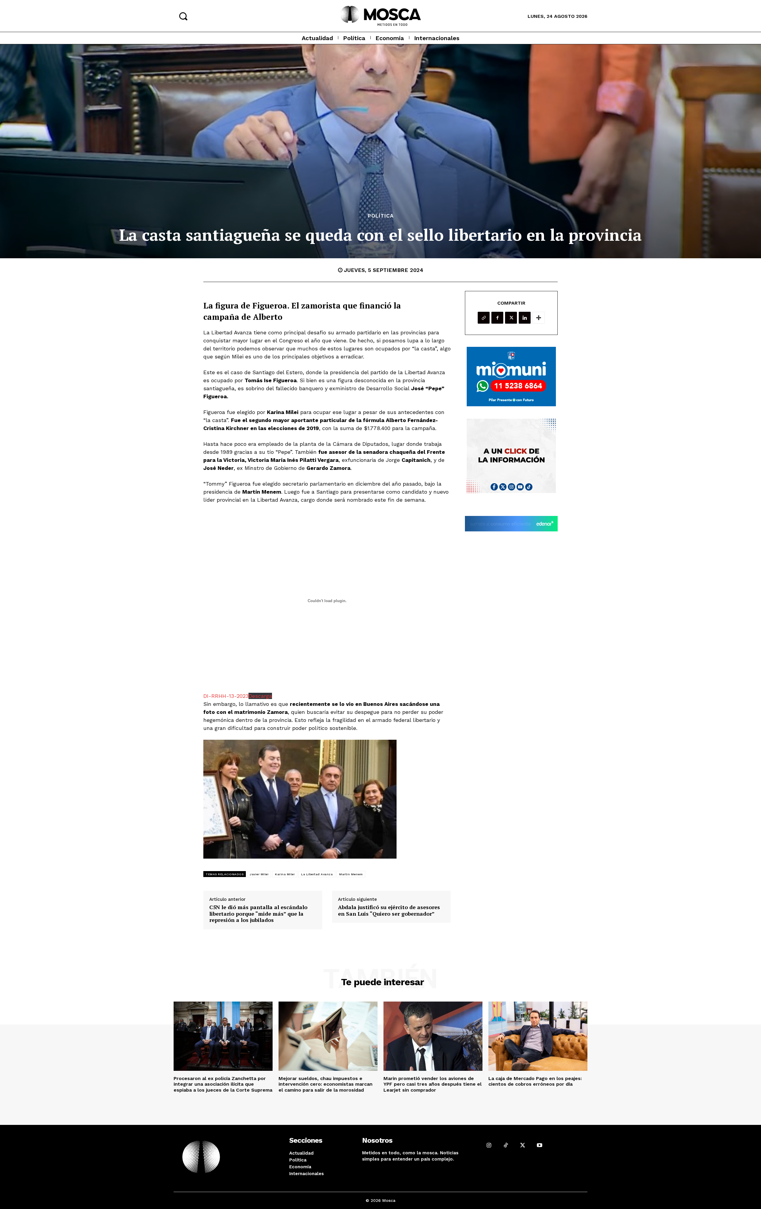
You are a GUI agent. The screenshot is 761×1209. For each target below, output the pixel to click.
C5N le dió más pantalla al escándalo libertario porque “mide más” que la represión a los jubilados (258, 913)
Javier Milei (259, 874)
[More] (538, 318)
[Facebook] (497, 318)
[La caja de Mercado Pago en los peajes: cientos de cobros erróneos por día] (537, 1036)
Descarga (260, 696)
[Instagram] (489, 1145)
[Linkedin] (525, 318)
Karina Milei (285, 874)
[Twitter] (511, 318)
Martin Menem (351, 874)
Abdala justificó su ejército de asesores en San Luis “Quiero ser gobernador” (389, 910)
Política (381, 215)
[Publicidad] (511, 376)
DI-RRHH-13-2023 (226, 696)
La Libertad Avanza (317, 874)
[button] (183, 16)
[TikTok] (506, 1145)
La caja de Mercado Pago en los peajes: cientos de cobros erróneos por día (535, 1081)
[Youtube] (539, 1145)
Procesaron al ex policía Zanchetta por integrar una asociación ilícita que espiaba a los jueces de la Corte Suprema (223, 1084)
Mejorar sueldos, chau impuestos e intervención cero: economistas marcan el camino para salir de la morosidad (325, 1084)
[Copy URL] (484, 318)
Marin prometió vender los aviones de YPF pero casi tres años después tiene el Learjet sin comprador (432, 1084)
